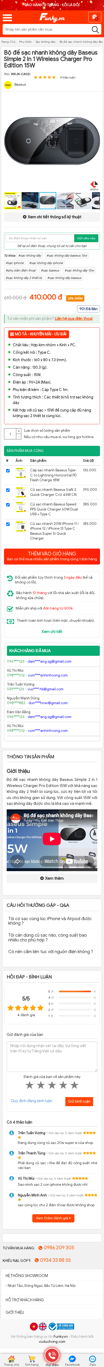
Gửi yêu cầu (86, 238)
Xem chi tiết (52, 631)
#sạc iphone (15, 263)
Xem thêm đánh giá (52, 1218)
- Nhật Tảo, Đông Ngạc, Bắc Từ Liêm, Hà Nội (40, 1285)
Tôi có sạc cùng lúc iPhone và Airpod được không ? (50, 921)
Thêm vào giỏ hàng (52, 556)
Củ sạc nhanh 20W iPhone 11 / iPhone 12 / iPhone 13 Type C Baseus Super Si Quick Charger (54, 531)
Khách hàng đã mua (30, 650)
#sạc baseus (50, 270)
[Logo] (52, 16)
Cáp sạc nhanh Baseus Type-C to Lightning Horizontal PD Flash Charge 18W (53, 475)
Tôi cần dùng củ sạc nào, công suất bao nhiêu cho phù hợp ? (47, 938)
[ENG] (43, 1327)
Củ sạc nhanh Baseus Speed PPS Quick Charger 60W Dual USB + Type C (54, 509)
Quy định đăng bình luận (31, 1101)
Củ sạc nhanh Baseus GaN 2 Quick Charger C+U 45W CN (53, 492)
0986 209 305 (59, 1248)
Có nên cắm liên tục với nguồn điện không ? (50, 951)
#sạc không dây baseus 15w (66, 255)
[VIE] (34, 1327)
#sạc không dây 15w (79, 270)
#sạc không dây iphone (46, 263)
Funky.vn (61, 1336)
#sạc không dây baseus (64, 278)
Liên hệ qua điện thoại (74, 318)
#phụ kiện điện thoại (20, 270)
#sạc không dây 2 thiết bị (24, 278)
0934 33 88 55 (55, 1260)
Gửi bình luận (79, 1101)
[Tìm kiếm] (95, 30)
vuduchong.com (52, 1341)
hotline (88, 437)
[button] (95, 100)
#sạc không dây (29, 255)
